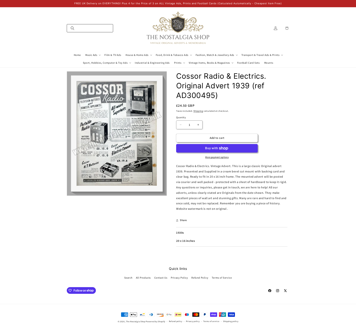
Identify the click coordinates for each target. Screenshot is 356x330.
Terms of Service (222, 277)
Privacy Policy (179, 277)
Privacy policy (193, 321)
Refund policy (175, 321)
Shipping (198, 111)
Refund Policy (199, 277)
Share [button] (183, 220)
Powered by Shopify (155, 321)
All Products (143, 277)
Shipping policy (230, 321)
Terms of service (211, 321)
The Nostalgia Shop (135, 321)
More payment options (217, 157)
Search (128, 277)
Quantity (181, 117)
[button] (90, 28)
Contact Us (160, 277)
